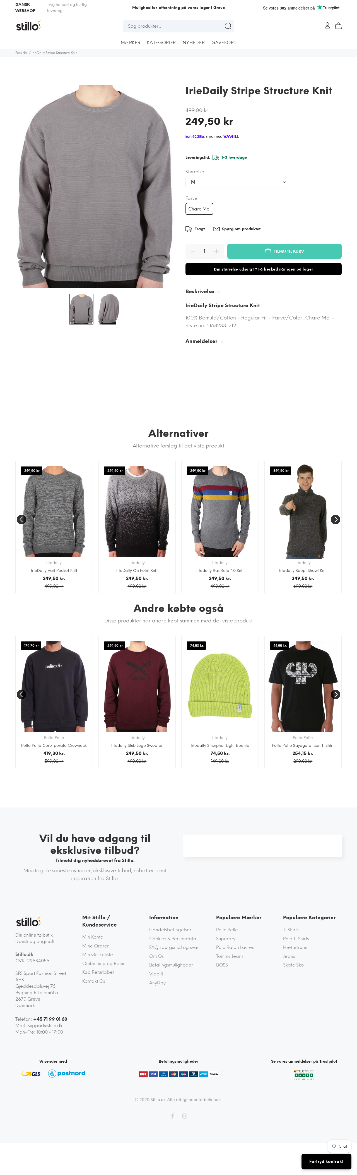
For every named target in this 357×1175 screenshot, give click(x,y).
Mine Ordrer (95, 946)
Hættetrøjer (295, 947)
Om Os (156, 956)
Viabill (156, 974)
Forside (21, 53)
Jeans (289, 956)
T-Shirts (291, 929)
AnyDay (157, 983)
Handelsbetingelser (170, 929)
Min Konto (92, 937)
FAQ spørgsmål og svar (174, 947)
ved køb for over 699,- (178, 7)
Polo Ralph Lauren (235, 947)
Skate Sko (293, 965)
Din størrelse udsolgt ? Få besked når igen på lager (263, 269)
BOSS (222, 965)
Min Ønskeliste (97, 954)
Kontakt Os (93, 981)
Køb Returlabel (98, 972)
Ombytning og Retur (103, 963)
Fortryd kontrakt (326, 1161)
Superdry (225, 938)
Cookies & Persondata (172, 938)
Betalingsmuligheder (171, 965)
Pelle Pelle (227, 929)
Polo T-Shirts (296, 938)
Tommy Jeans (229, 956)
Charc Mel (199, 209)
